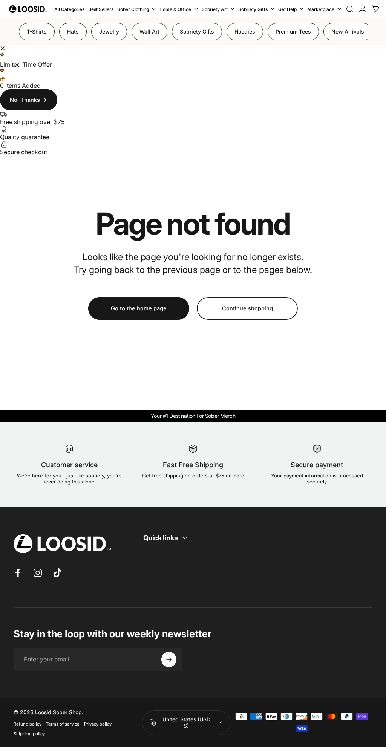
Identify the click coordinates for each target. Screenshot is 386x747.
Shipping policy (29, 733)
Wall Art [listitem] (149, 31)
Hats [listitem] (73, 31)
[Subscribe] (168, 659)
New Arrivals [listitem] (347, 31)
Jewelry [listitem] (109, 31)
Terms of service (63, 724)
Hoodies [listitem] (244, 31)
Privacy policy (98, 724)
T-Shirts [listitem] (37, 31)
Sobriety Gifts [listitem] (197, 31)
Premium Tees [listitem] (293, 31)
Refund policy (27, 724)
